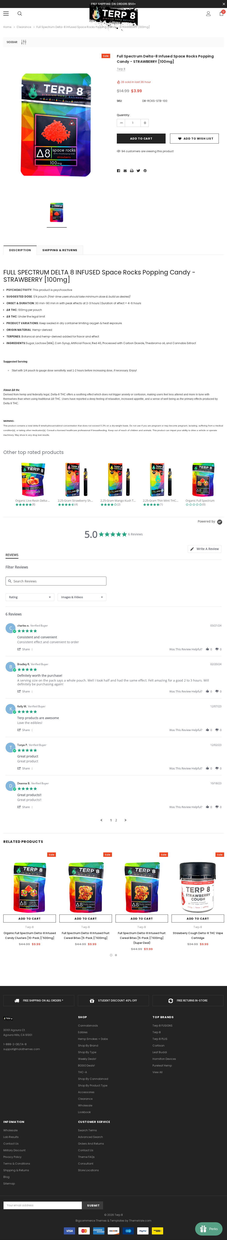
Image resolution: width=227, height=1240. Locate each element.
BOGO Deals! (86, 1065)
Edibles (83, 1032)
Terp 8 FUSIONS (162, 1025)
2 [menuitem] (116, 820)
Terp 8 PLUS (160, 1039)
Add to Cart (29, 919)
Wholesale (85, 1105)
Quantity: (123, 115)
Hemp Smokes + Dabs (93, 1039)
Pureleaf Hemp (162, 1065)
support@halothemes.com (21, 1049)
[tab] (204, 549)
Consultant (85, 1163)
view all (157, 1072)
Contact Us (11, 1143)
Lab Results (11, 1137)
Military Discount (14, 1150)
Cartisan (158, 1045)
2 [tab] (116, 955)
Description (20, 250)
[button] (25, 649)
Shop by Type (87, 1052)
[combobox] (30, 597)
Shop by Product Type (92, 1085)
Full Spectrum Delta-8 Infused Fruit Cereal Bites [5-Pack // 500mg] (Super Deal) (142, 938)
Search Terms (87, 1130)
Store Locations (88, 1170)
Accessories (86, 1092)
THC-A (82, 1072)
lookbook (84, 1112)
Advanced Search (90, 1137)
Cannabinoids (88, 1025)
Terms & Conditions (16, 1163)
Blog (6, 1177)
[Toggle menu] (6, 13)
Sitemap (9, 1183)
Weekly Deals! (87, 1059)
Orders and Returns (91, 1143)
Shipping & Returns (59, 250)
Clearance (85, 1099)
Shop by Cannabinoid (93, 1079)
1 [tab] (111, 955)
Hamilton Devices (164, 1059)
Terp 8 (157, 1032)
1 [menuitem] (111, 820)
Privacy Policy (12, 1157)
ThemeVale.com (140, 1220)
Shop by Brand (88, 1045)
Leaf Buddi (160, 1052)
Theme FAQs (86, 1157)
